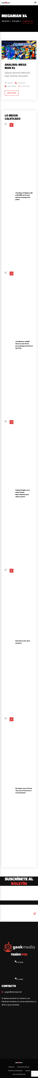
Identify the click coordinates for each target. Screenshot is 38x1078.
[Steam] (22, 914)
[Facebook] (3, 914)
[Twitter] (9, 914)
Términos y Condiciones (15, 1070)
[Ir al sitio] (19, 962)
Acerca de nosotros (23, 1067)
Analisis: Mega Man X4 (15, 66)
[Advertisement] (19, 1036)
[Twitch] (28, 914)
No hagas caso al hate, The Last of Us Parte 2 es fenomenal (23, 790)
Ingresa (27, 1070)
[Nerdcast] (6, 3)
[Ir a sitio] (19, 947)
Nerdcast (11, 1067)
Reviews (13, 86)
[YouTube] (15, 914)
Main (8, 86)
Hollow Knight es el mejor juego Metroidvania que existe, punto (22, 493)
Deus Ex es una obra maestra (22, 642)
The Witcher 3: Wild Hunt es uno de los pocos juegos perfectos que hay (24, 344)
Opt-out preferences (19, 1074)
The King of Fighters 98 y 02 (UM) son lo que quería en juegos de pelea (23, 196)
